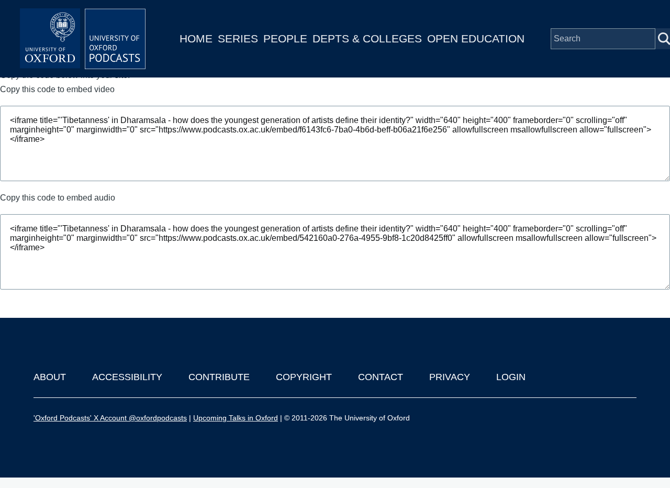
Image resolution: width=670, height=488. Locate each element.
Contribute (219, 377)
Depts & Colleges (367, 38)
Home (196, 38)
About (50, 377)
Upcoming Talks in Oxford (235, 418)
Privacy (449, 377)
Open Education (475, 38)
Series (238, 38)
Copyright (304, 377)
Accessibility (127, 377)
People (285, 38)
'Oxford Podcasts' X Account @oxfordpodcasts (110, 418)
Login (511, 377)
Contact (380, 377)
